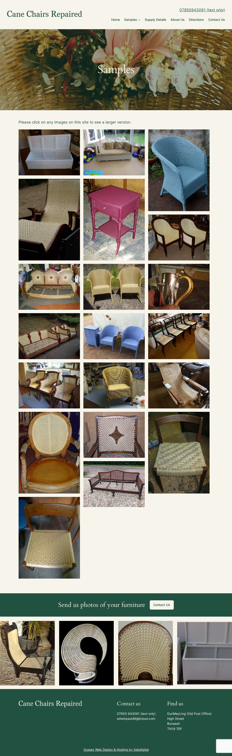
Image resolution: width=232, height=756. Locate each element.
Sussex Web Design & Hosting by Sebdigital (116, 749)
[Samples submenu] (139, 20)
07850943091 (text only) (202, 10)
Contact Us (161, 605)
